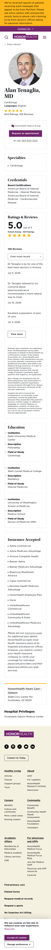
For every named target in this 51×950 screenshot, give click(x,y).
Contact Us (24, 28)
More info (9, 929)
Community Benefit (33, 806)
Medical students (13, 853)
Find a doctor (14, 44)
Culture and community (10, 810)
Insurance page (33, 633)
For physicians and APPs (35, 840)
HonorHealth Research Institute (36, 784)
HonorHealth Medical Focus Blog (34, 855)
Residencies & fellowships (11, 847)
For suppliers (34, 779)
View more (17, 334)
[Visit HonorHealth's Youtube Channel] (26, 746)
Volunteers (32, 827)
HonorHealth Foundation (33, 822)
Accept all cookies (17, 938)
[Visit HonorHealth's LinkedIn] (32, 746)
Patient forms (12, 892)
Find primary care (14, 885)
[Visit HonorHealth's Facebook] (6, 746)
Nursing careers (12, 819)
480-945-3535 (29, 140)
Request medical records (18, 898)
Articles (8, 776)
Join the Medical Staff (35, 863)
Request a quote (13, 905)
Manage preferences (17, 944)
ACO (29, 776)
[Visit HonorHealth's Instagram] (13, 746)
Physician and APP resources (36, 869)
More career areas (13, 815)
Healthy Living (12, 771)
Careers (8, 800)
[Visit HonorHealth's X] (19, 746)
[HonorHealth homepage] (25, 37)
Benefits (8, 805)
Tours (7, 787)
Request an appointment (25, 133)
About (30, 771)
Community (33, 800)
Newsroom (32, 790)
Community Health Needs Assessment (36, 814)
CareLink (31, 875)
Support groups (12, 783)
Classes (8, 779)
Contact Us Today (16, 758)
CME (6, 860)
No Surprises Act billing (17, 912)
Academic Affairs (10, 840)
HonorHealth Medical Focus (34, 847)
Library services (12, 856)
